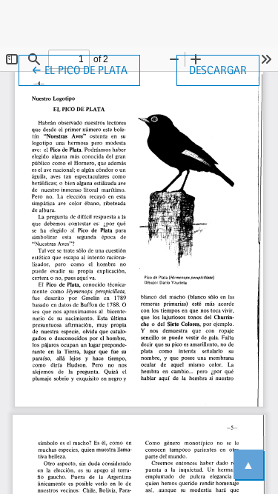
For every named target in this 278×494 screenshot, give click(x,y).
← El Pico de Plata (85, 69)
